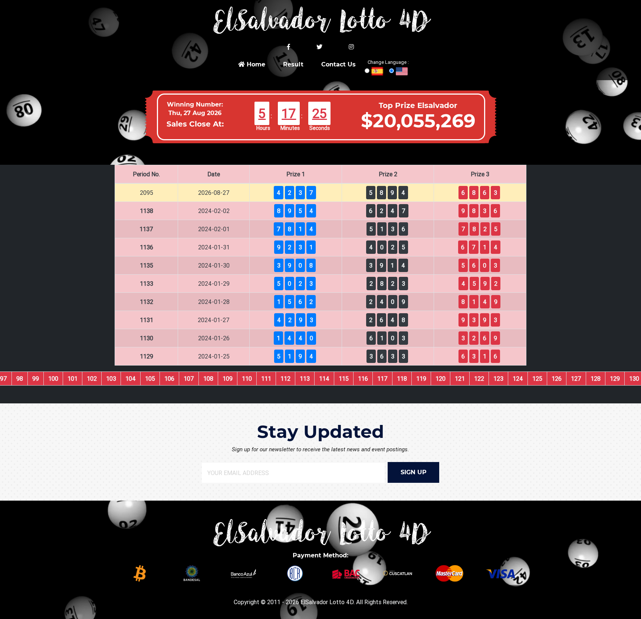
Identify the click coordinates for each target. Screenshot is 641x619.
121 (460, 378)
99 (35, 378)
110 (247, 378)
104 (130, 378)
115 (344, 378)
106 (169, 378)
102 (92, 378)
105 (150, 378)
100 (53, 378)
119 (421, 378)
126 (557, 378)
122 (479, 378)
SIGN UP (414, 472)
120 (440, 378)
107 (189, 378)
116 (363, 378)
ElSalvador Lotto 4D (327, 602)
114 (324, 378)
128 (596, 378)
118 (402, 378)
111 (266, 378)
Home (255, 64)
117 (382, 378)
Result (293, 64)
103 (111, 378)
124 (518, 378)
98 (19, 378)
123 (498, 378)
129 (615, 378)
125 (537, 378)
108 (208, 378)
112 (285, 378)
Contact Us (338, 64)
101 (73, 378)
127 (576, 378)
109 (228, 378)
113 (305, 378)
